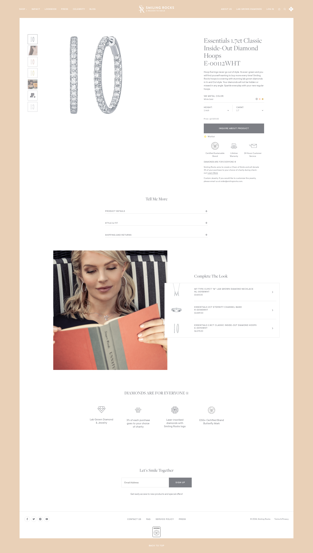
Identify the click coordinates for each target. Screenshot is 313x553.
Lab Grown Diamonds (249, 9)
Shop (22, 9)
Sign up (180, 482)
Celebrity (79, 9)
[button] (206, 136)
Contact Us (134, 519)
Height (208, 107)
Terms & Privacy (281, 519)
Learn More (213, 173)
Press (64, 9)
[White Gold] (257, 99)
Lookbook (51, 9)
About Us (226, 9)
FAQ (148, 519)
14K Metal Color (214, 96)
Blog (92, 9)
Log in (270, 9)
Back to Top (156, 545)
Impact (36, 9)
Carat (240, 107)
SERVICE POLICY (165, 519)
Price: (206, 119)
